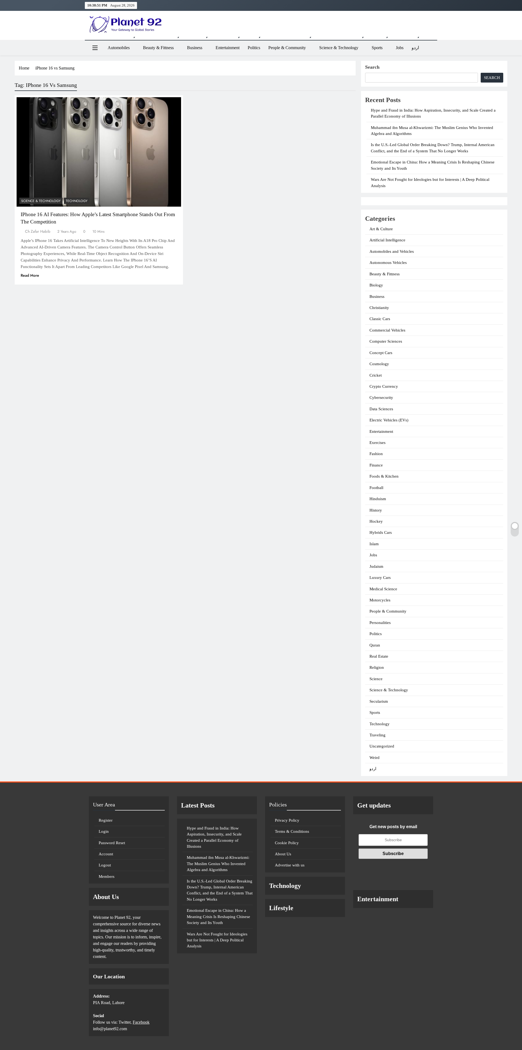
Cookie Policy (287, 843)
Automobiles (119, 47)
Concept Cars (380, 353)
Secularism (378, 701)
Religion (376, 667)
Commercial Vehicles (387, 330)
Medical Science (383, 589)
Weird (374, 757)
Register (106, 820)
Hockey (376, 521)
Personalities (380, 622)
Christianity (379, 307)
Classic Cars (379, 319)
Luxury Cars (380, 577)
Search (372, 67)
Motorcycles (379, 600)
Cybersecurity (381, 397)
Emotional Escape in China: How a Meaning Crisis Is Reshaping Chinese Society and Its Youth (218, 916)
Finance (376, 465)
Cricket (375, 375)
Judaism (376, 566)
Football (376, 487)
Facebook (141, 1022)
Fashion (376, 454)
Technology (77, 200)
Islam (374, 544)
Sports (377, 47)
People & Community (287, 47)
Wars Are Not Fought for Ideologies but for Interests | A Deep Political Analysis (217, 940)
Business (194, 47)
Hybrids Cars (380, 532)
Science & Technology (338, 47)
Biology (376, 285)
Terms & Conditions (292, 831)
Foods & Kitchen (384, 476)
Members (106, 876)
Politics (254, 47)
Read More (30, 275)
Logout (105, 865)
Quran (374, 645)
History (375, 510)
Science (376, 679)
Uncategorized (381, 746)
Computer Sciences (385, 341)
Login (104, 831)
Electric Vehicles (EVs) (388, 420)
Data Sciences (381, 409)
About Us (283, 854)
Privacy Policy (287, 820)
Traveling (377, 735)
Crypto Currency (383, 386)
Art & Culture (381, 229)
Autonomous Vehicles (388, 262)
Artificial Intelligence (387, 240)
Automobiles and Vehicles (391, 251)
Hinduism (377, 499)
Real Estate (378, 656)
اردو (415, 47)
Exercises (377, 442)
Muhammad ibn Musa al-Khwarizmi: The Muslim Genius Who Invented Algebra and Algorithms (218, 863)
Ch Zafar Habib (37, 231)
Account (106, 854)
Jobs (399, 47)
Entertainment (228, 47)
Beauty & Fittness (158, 47)
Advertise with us (289, 865)
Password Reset (112, 843)
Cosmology (379, 364)
